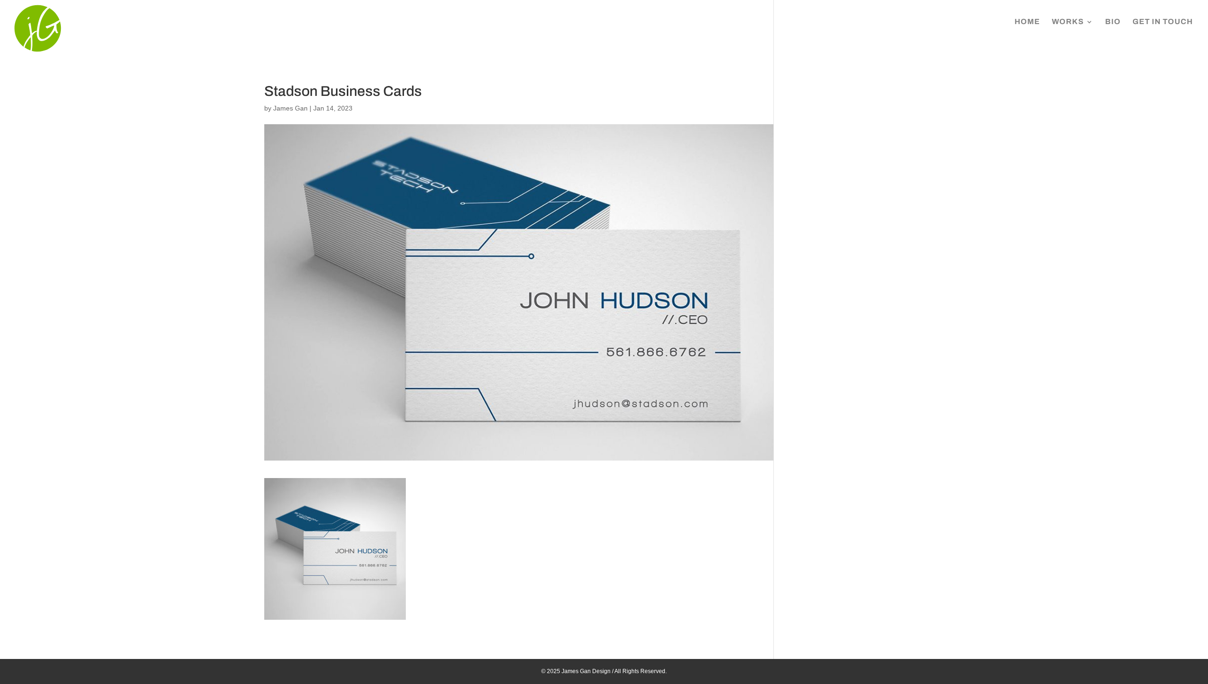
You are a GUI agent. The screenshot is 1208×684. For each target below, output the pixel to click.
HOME (1027, 22)
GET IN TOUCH (1162, 22)
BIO (1113, 22)
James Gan (290, 108)
